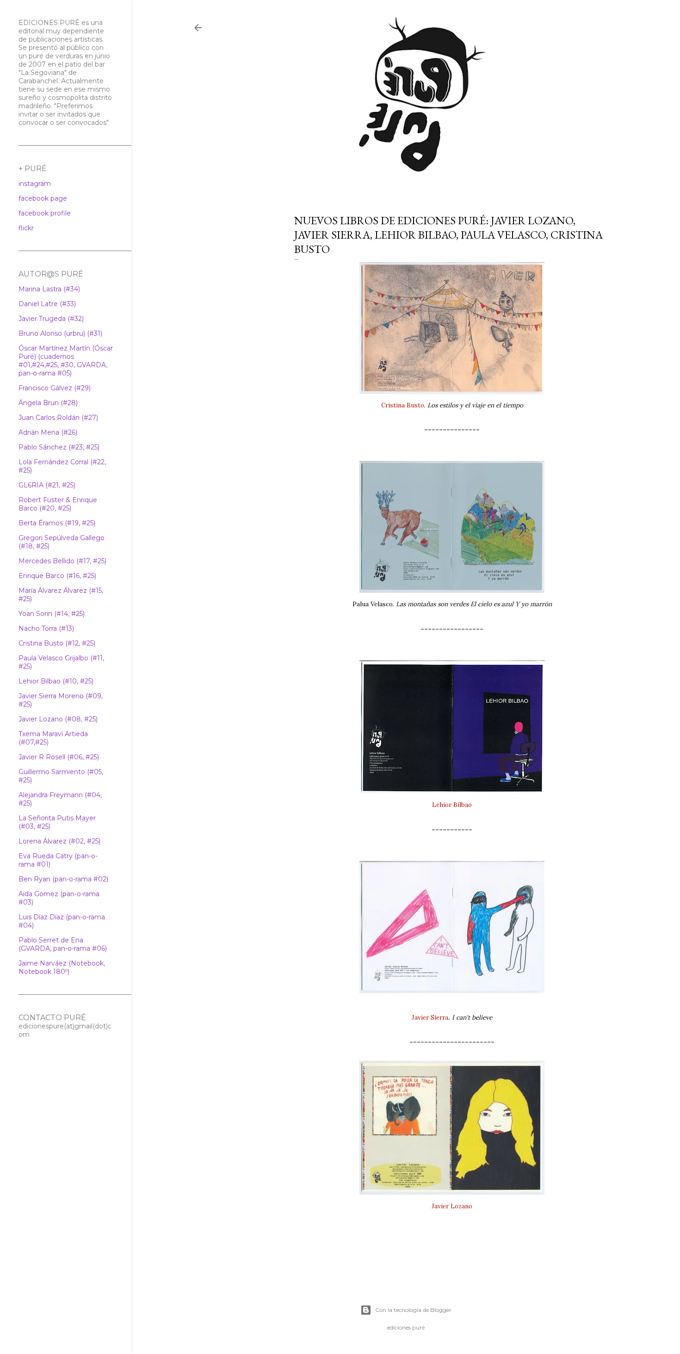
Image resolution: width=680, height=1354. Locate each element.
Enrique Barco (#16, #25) (57, 576)
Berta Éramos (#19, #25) (57, 523)
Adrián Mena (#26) (48, 432)
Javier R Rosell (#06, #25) (59, 757)
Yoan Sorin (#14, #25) (52, 613)
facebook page (43, 198)
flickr (26, 228)
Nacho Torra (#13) (46, 628)
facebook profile (45, 213)
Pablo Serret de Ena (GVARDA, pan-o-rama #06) (63, 944)
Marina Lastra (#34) (49, 289)
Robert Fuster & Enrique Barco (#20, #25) (58, 504)
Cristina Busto (402, 405)
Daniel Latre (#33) (47, 304)
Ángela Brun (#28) (48, 403)
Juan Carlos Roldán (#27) (58, 417)
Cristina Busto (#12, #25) (57, 643)
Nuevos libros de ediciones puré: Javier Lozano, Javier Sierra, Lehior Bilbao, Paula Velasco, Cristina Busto (448, 234)
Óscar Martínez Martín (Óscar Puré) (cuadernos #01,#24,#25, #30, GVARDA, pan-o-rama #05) (66, 360)
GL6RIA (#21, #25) (47, 485)
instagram (35, 183)
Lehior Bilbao (452, 804)
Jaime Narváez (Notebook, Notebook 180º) (62, 967)
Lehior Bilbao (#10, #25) (56, 681)
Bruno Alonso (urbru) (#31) (60, 333)
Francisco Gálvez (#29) (55, 388)
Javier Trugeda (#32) (51, 318)
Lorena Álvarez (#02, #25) (59, 841)
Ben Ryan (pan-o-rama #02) (63, 879)
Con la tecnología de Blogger (413, 1309)
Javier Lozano (452, 1206)
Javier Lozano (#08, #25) (58, 719)
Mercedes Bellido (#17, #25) (62, 561)
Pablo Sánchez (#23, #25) (59, 447)
